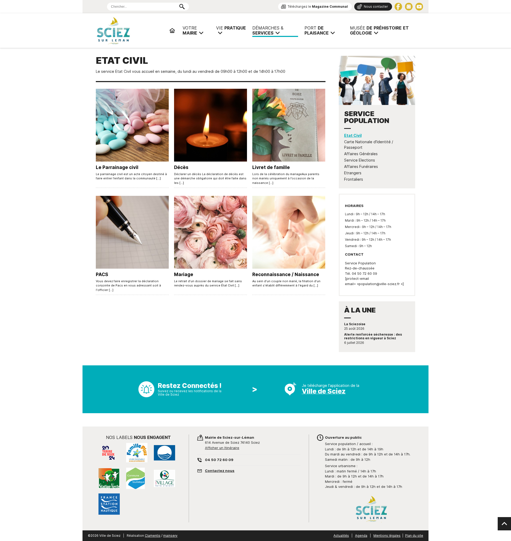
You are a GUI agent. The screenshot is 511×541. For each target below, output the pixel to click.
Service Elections (359, 160)
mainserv (170, 536)
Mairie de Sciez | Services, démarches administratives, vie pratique (130, 30)
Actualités (341, 536)
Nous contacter (376, 7)
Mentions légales (387, 536)
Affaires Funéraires (361, 166)
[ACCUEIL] (172, 30)
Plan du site (414, 536)
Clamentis (152, 536)
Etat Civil (353, 135)
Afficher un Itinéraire (222, 448)
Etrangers (352, 173)
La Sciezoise (354, 324)
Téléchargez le (318, 7)
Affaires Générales (361, 154)
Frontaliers (353, 179)
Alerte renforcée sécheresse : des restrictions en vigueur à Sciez (373, 336)
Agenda (361, 536)
